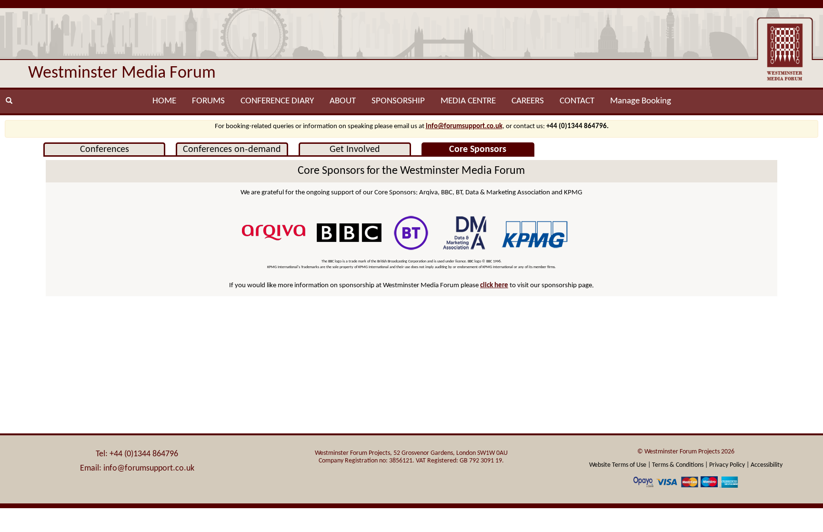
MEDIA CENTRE (468, 101)
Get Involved (355, 149)
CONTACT (577, 101)
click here (494, 285)
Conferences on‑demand (232, 149)
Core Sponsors (477, 149)
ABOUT (343, 101)
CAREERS (528, 101)
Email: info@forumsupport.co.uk (137, 468)
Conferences (104, 149)
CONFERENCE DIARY (277, 101)
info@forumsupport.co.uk (464, 126)
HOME (164, 101)
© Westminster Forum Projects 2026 (685, 451)
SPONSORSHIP (398, 101)
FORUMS (208, 101)
